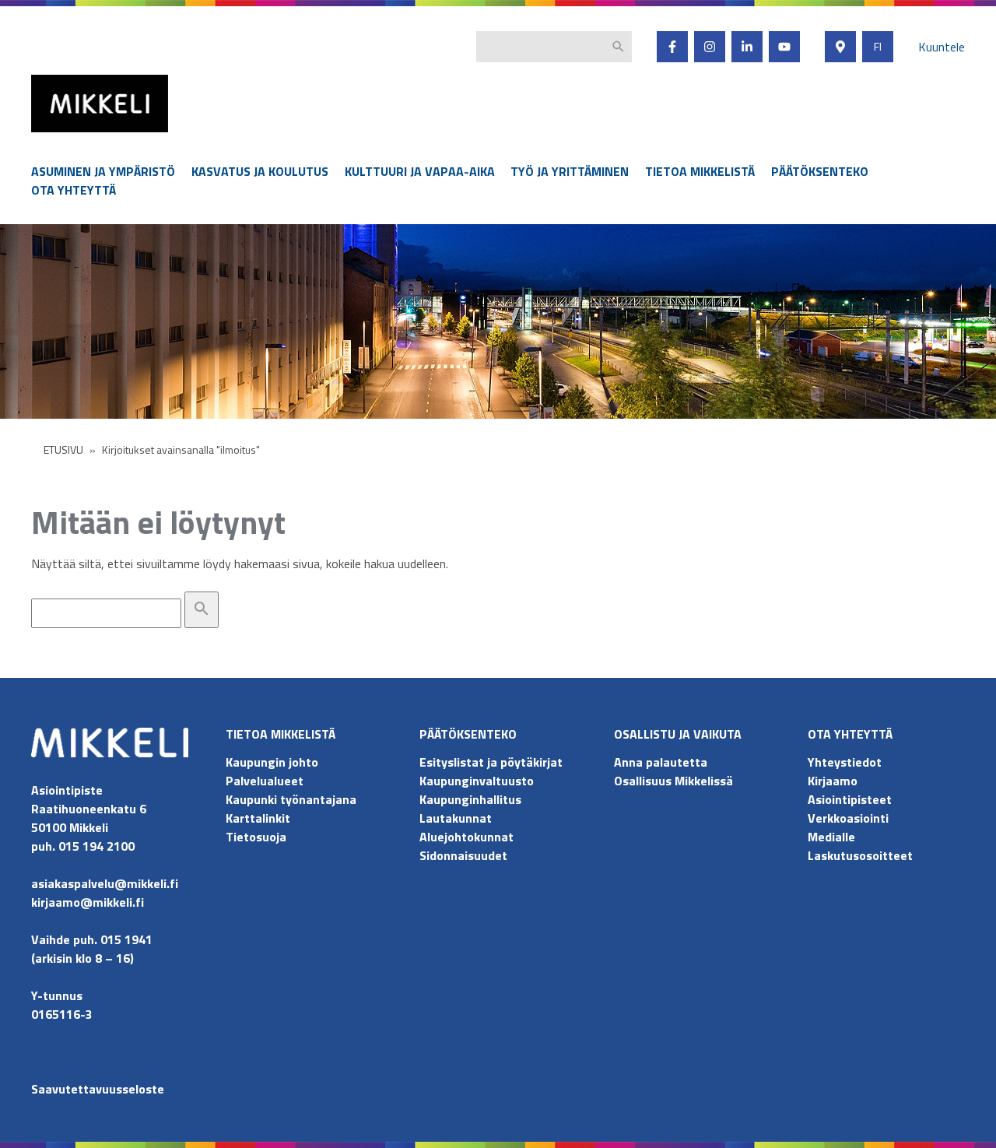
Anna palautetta (660, 762)
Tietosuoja (256, 836)
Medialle (831, 836)
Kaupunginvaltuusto (478, 780)
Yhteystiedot (845, 762)
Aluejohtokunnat (466, 836)
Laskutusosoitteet (860, 855)
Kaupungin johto (272, 762)
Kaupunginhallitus (470, 799)
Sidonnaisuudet (463, 855)
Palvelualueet (264, 780)
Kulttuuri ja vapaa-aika (420, 171)
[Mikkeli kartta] (840, 46)
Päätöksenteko (819, 171)
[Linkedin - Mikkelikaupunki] (747, 46)
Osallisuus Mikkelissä (673, 780)
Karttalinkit (258, 818)
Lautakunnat (455, 818)
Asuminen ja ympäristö (103, 171)
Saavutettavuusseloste (97, 1089)
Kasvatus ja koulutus (259, 171)
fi (878, 46)
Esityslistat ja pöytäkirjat (491, 762)
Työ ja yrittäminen (569, 171)
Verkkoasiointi (848, 818)
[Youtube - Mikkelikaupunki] (784, 46)
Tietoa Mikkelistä (700, 171)
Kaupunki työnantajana (291, 799)
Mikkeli (48, 136)
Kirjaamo (832, 780)
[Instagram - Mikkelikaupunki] (709, 46)
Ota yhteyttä (73, 190)
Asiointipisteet (850, 799)
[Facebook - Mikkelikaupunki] (672, 46)
